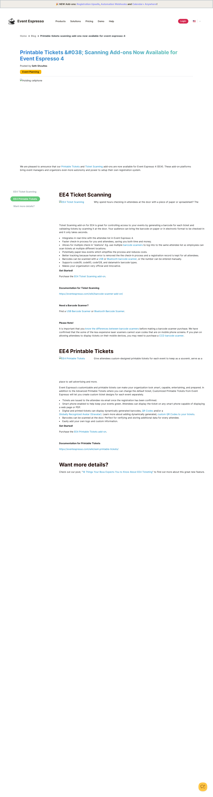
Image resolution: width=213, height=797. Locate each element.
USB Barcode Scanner (79, 311)
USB (101, 258)
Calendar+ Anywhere (144, 4)
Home (23, 35)
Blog (33, 35)
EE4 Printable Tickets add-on (90, 431)
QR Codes (147, 410)
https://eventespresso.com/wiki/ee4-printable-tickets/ (89, 449)
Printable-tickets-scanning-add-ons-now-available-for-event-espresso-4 (82, 35)
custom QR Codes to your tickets (176, 414)
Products (60, 21)
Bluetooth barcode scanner (122, 258)
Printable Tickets (70, 166)
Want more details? (24, 206)
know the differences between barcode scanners (112, 328)
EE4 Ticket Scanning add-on (89, 276)
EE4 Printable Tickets (25, 198)
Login (183, 21)
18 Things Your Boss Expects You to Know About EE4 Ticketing (117, 471)
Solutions (75, 21)
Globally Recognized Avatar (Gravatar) (80, 414)
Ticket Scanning (94, 166)
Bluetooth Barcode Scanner (109, 311)
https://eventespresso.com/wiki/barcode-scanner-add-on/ (91, 293)
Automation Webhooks (114, 4)
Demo (101, 21)
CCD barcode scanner (171, 335)
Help (111, 21)
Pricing (89, 21)
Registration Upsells (88, 4)
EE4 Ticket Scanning (24, 191)
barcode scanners (133, 244)
